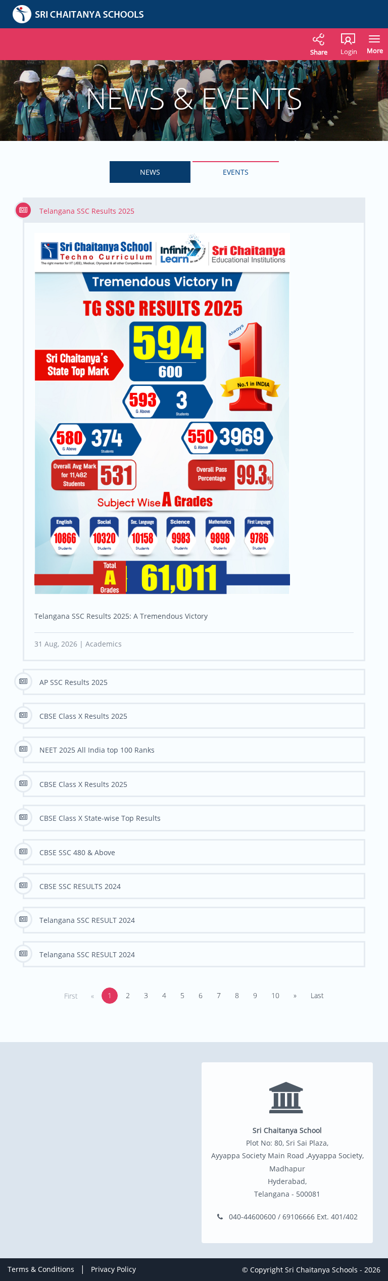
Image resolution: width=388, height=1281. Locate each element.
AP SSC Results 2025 (73, 682)
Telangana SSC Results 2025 (86, 211)
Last (317, 995)
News (150, 172)
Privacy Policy (113, 1269)
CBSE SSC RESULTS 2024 (80, 886)
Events (236, 172)
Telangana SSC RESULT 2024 (87, 920)
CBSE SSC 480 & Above (77, 852)
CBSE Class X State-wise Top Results (100, 818)
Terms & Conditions (41, 1269)
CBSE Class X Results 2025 (83, 716)
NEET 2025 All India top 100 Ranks (97, 750)
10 (275, 995)
